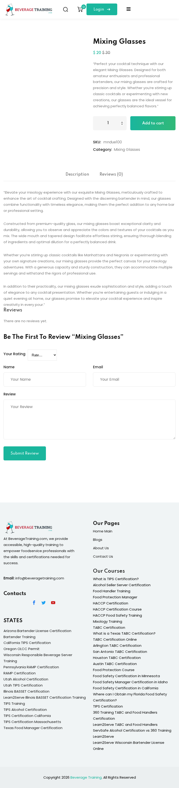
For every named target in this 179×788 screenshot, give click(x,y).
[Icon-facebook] (34, 602)
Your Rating (14, 354)
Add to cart (153, 123)
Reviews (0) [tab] (111, 174)
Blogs (97, 539)
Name (8, 367)
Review (9, 394)
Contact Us (103, 556)
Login (99, 9)
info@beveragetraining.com (39, 578)
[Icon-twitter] (43, 602)
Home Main (102, 531)
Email (98, 367)
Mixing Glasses (127, 149)
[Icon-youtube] (53, 602)
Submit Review (24, 453)
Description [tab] (77, 174)
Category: (102, 149)
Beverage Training (86, 777)
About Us (101, 548)
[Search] (65, 9)
